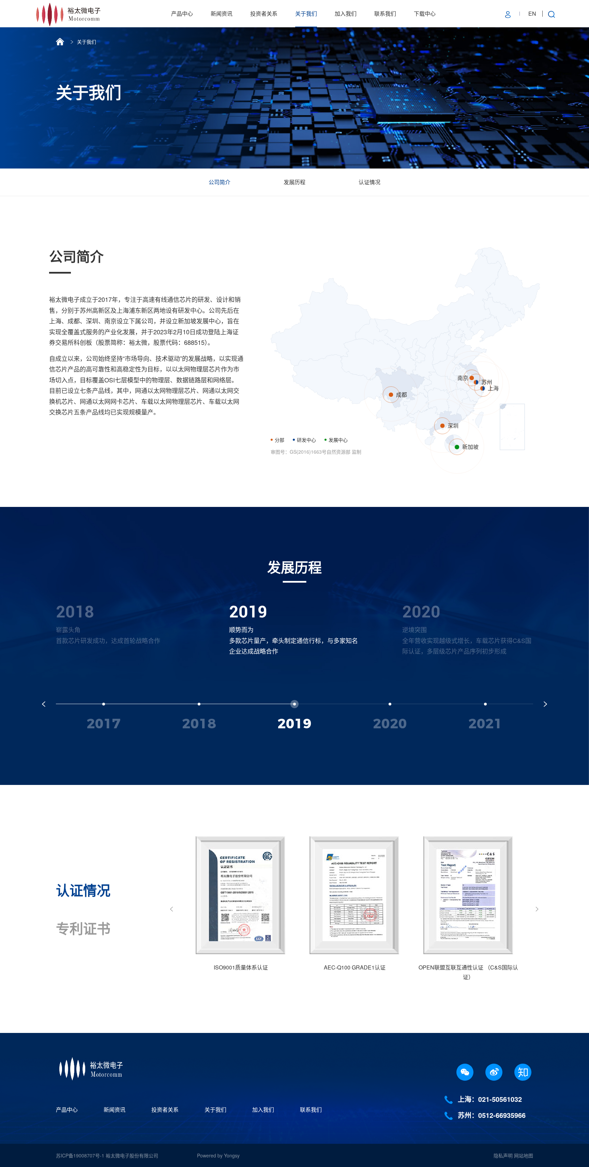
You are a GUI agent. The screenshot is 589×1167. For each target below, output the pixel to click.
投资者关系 (263, 13)
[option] (121, 628)
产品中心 (182, 13)
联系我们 (385, 13)
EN (532, 13)
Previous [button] (171, 908)
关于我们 (306, 13)
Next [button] (537, 908)
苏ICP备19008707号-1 (81, 1155)
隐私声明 (503, 1155)
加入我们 (346, 13)
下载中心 (425, 13)
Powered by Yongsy (218, 1155)
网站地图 (523, 1155)
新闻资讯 (221, 13)
